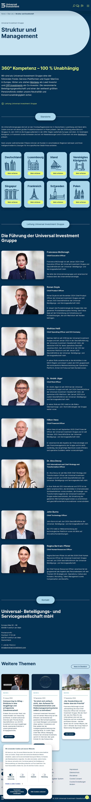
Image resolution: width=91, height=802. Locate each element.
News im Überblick (80, 667)
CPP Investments (14, 85)
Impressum (74, 769)
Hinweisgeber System (55, 779)
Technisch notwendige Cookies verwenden (17, 791)
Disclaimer (73, 776)
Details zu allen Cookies (12, 783)
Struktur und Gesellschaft (25, 14)
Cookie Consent (76, 779)
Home (3, 14)
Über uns (10, 14)
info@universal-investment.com (13, 647)
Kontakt (78, 8)
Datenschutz (74, 772)
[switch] (22, 775)
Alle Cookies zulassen (38, 791)
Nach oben (87, 797)
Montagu (34, 82)
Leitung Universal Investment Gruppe (21, 104)
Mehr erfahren (13, 173)
